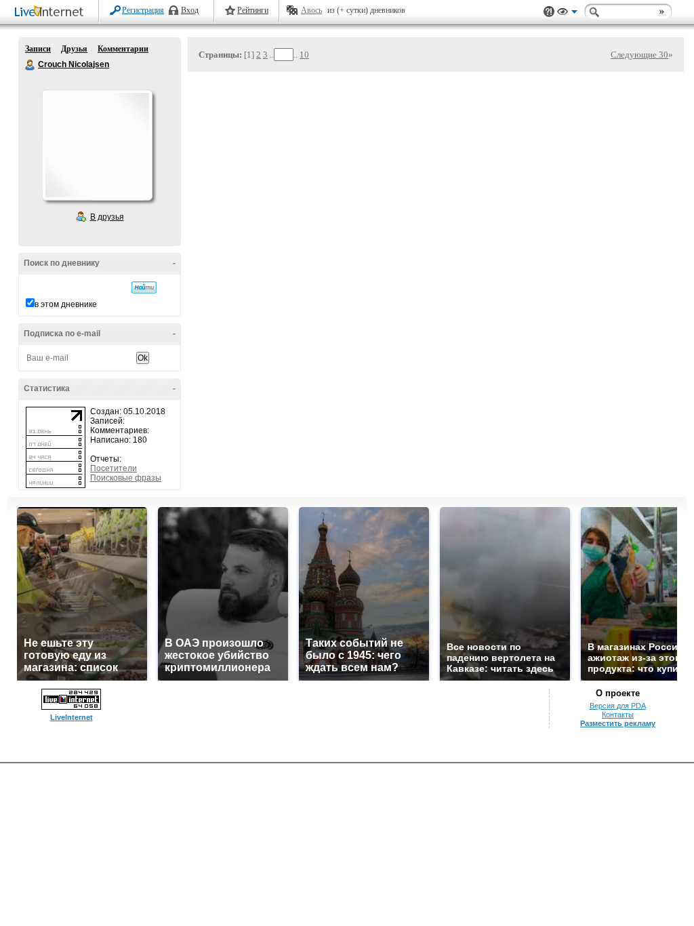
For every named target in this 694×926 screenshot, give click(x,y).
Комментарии (123, 49)
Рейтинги (252, 10)
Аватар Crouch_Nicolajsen (97, 145)
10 (304, 54)
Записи (38, 49)
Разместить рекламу (617, 723)
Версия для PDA (618, 706)
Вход (190, 10)
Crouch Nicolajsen (30, 65)
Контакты (618, 714)
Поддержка (549, 12)
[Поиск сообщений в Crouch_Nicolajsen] (144, 287)
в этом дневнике (66, 304)
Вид (567, 13)
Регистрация (143, 10)
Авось (311, 10)
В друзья (107, 217)
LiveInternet (51, 12)
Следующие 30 (639, 54)
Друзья (74, 49)
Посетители (113, 468)
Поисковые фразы (125, 478)
